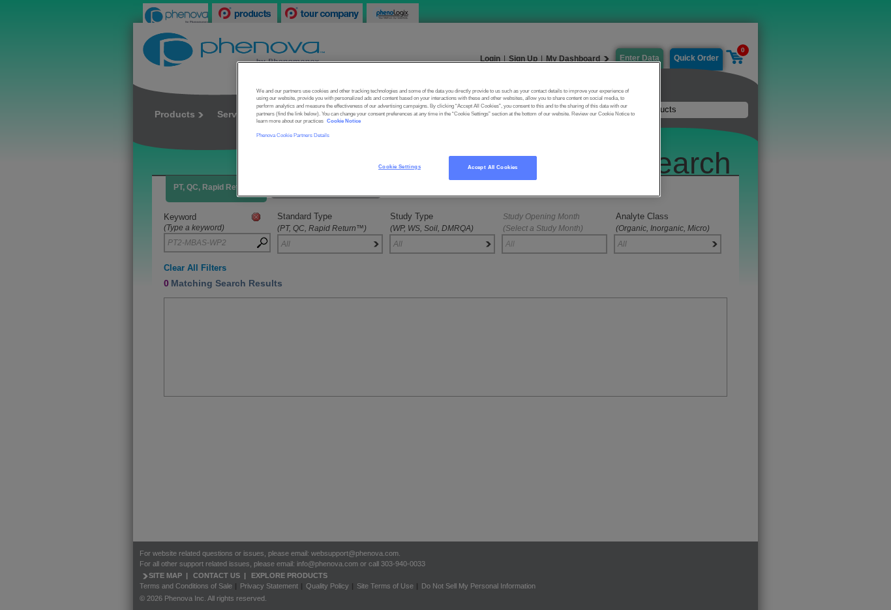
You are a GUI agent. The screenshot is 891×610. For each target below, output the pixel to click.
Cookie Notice (344, 121)
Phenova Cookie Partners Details (292, 135)
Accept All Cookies (493, 167)
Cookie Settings (399, 167)
